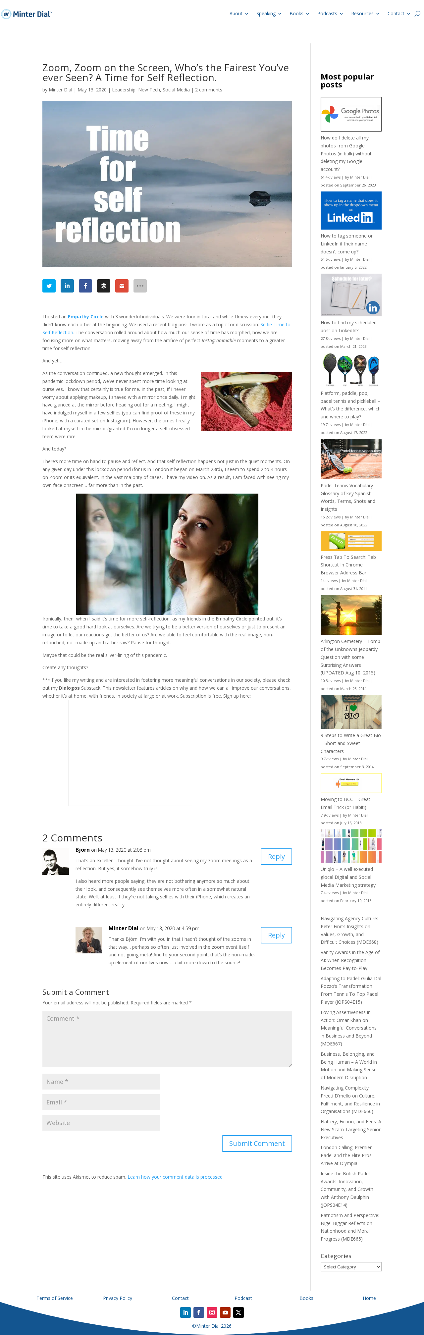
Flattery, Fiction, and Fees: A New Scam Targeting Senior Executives (351, 1129)
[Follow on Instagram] (212, 1312)
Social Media (176, 89)
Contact (396, 13)
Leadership (123, 89)
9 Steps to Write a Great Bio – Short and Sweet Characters (351, 743)
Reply (276, 856)
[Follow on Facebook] (198, 1312)
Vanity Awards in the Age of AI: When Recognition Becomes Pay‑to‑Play (350, 960)
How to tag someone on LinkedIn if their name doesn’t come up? (347, 244)
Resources (362, 13)
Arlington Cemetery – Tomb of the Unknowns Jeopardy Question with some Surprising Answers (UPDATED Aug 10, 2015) (350, 657)
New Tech (149, 89)
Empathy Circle (86, 316)
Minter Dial (60, 89)
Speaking (266, 13)
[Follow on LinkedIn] (185, 1312)
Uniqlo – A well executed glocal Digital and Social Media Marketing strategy (348, 877)
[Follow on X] (238, 1312)
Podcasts (327, 13)
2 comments (208, 89)
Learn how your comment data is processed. (176, 1177)
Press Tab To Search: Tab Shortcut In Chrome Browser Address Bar (348, 565)
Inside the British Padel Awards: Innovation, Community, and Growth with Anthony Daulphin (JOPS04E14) (347, 1189)
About (236, 13)
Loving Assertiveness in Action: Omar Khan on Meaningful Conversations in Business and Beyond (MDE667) (349, 1028)
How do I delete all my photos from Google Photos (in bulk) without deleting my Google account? (346, 153)
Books (296, 13)
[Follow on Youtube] (225, 1312)
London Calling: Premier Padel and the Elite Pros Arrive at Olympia (346, 1155)
